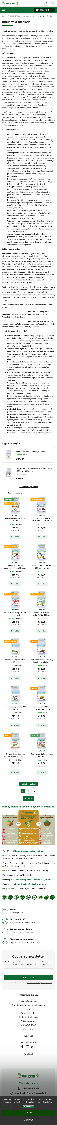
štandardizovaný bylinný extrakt (29, 851)
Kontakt (28, 1009)
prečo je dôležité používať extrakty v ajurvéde (30, 879)
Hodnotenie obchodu (28, 1017)
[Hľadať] (52, 3)
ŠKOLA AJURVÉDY (28, 1025)
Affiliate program (28, 1021)
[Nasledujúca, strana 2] (28, 791)
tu (51, 1102)
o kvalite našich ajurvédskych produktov (28, 884)
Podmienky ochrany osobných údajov (28, 1005)
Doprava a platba (28, 1013)
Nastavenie (28, 1107)
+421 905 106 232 (28, 1042)
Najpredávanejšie (15, 493)
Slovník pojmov (28, 1028)
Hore (30, 798)
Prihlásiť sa (28, 977)
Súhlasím (28, 1112)
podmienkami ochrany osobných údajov (39, 983)
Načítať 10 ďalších (28, 784)
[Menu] (4, 10)
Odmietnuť (28, 1120)
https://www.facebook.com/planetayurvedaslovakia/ (22, 1046)
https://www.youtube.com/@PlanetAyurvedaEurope (32, 1046)
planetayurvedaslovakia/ (27, 1046)
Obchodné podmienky (28, 1001)
